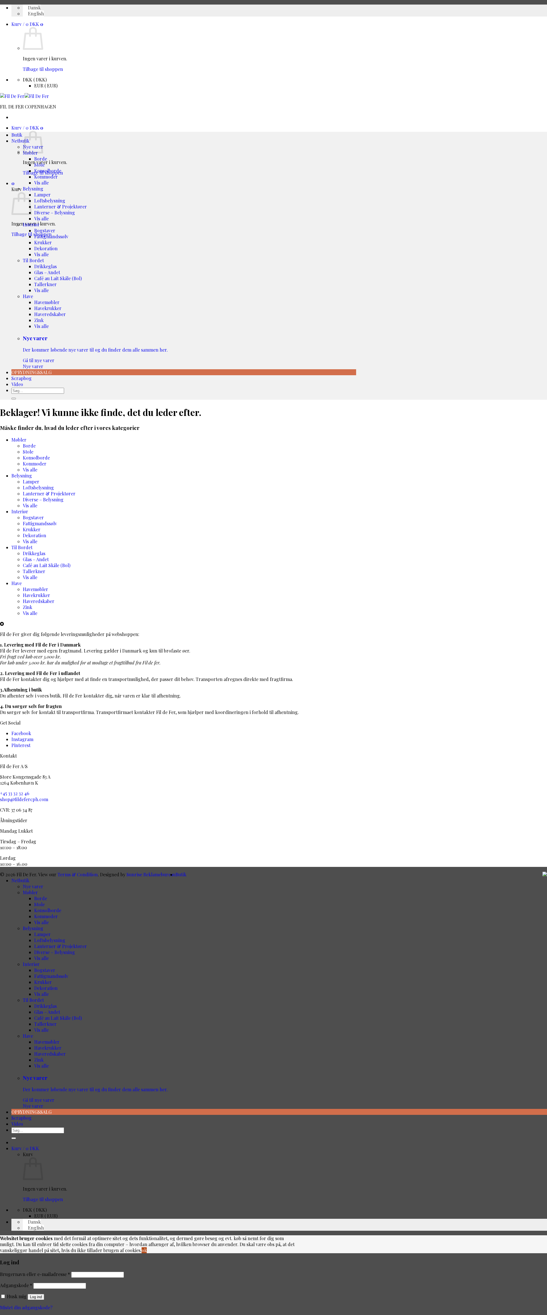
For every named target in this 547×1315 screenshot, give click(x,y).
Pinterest (20, 745)
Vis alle (41, 183)
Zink (39, 320)
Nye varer (95, 352)
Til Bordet (33, 260)
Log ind (36, 1297)
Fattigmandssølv (51, 236)
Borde (40, 159)
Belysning (33, 189)
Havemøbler (47, 302)
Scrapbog (21, 378)
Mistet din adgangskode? (26, 1307)
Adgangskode (16, 1285)
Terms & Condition (78, 874)
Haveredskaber (50, 314)
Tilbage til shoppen (43, 69)
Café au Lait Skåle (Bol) (58, 278)
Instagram (22, 739)
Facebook (21, 733)
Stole (39, 165)
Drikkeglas (45, 266)
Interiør (31, 224)
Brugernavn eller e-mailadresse (35, 1274)
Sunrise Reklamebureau (150, 874)
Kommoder (46, 177)
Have (28, 296)
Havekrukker (48, 308)
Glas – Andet (47, 272)
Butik (16, 135)
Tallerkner (45, 284)
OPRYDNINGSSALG (31, 372)
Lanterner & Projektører (60, 207)
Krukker (43, 242)
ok (144, 1250)
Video (17, 384)
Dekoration (46, 248)
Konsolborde (47, 171)
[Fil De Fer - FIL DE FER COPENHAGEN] (24, 96)
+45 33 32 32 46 (14, 793)
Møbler (18, 440)
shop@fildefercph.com (24, 799)
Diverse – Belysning (54, 213)
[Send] (13, 398)
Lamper (42, 195)
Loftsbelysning (49, 201)
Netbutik (20, 141)
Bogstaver (44, 230)
